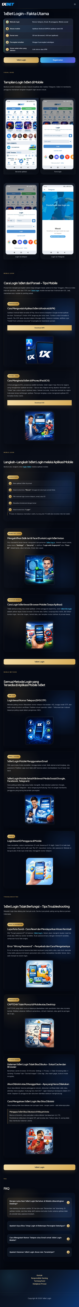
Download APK (40, 328)
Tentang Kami (39, 1281)
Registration (58, 60)
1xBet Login (21, 60)
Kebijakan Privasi (39, 1284)
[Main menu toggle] (75, 4)
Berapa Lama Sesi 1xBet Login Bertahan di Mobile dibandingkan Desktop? (37, 1202)
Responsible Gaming (39, 1278)
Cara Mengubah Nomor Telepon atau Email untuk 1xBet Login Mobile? (36, 1239)
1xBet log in (50, 542)
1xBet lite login (66, 609)
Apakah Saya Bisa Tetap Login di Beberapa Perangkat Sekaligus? (37, 1226)
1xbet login (35, 290)
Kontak (39, 1275)
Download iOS (39, 403)
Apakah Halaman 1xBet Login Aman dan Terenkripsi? (32, 1252)
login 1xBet (27, 467)
